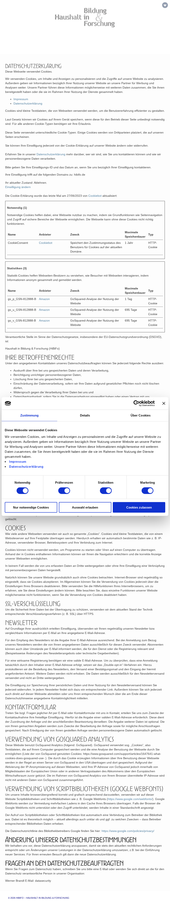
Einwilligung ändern (18, 187)
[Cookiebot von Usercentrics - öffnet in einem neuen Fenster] (136, 403)
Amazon (44, 299)
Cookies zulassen (139, 507)
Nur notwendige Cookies (31, 507)
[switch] (64, 490)
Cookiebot (95, 195)
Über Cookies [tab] (141, 415)
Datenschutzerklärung (26, 466)
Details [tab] (85, 415)
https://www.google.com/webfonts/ (130, 799)
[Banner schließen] (163, 403)
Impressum (17, 461)
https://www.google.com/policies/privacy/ (128, 831)
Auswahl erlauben (85, 507)
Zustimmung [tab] (29, 415)
